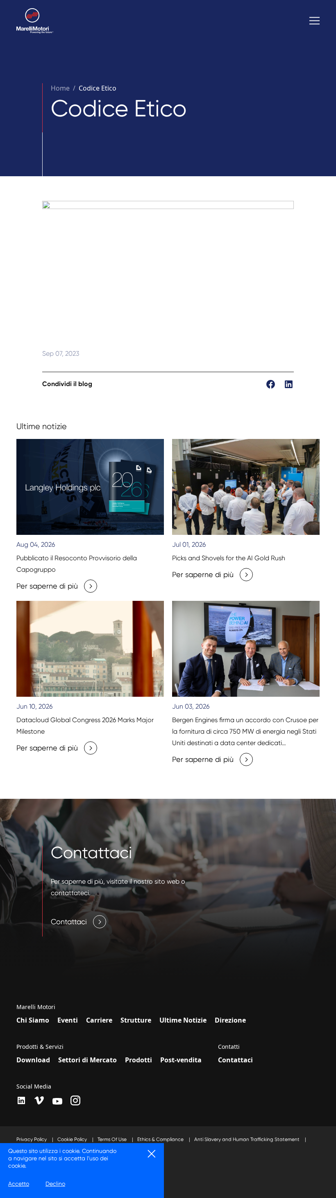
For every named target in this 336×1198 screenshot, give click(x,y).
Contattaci (235, 1059)
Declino (55, 1183)
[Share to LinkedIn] (289, 383)
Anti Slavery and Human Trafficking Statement (247, 1139)
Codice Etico (97, 88)
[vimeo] (39, 1100)
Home (60, 88)
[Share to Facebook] (271, 383)
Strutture (135, 1020)
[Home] (34, 21)
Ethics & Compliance (161, 1139)
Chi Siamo (32, 1020)
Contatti (229, 1047)
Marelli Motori (35, 1007)
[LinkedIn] (21, 1100)
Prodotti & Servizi (40, 1047)
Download (33, 1059)
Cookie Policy (72, 1139)
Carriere (99, 1020)
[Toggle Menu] (314, 21)
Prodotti (138, 1059)
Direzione (230, 1020)
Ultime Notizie (183, 1020)
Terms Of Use (113, 1139)
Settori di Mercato (87, 1059)
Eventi (67, 1020)
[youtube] (57, 1101)
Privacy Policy (32, 1139)
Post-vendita (181, 1059)
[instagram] (75, 1100)
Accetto (18, 1183)
